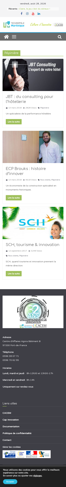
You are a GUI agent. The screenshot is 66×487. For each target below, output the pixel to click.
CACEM (7, 413)
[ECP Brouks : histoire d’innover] (33, 147)
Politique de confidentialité (17, 433)
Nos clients (45, 180)
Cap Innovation (11, 419)
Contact (7, 440)
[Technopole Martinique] (6, 37)
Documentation (11, 426)
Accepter (10, 481)
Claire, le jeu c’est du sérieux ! (34, 8)
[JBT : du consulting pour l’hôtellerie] (33, 75)
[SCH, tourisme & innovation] (33, 223)
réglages (37, 475)
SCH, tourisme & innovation (32, 245)
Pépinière (44, 108)
